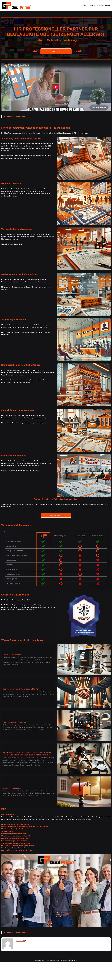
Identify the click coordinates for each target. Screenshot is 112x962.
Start (85, 5)
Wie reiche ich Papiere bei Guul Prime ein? (15, 829)
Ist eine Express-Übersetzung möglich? (14, 833)
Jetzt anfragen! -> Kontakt (100, 5)
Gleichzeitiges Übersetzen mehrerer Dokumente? (17, 845)
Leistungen (52, 960)
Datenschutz (70, 960)
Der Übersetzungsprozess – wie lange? (14, 841)
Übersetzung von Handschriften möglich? (15, 838)
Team (61, 960)
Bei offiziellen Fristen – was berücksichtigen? (16, 824)
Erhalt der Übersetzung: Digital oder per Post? (16, 850)
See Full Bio (20, 941)
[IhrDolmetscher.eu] (16, 5)
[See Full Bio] (25, 941)
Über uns (57, 960)
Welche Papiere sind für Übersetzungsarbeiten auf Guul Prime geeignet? (25, 826)
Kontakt (75, 960)
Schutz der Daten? (7, 831)
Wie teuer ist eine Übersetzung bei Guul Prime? (16, 836)
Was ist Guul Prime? (8, 814)
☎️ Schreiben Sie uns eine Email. (17, 116)
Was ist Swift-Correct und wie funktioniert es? (16, 843)
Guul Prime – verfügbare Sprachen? (13, 848)
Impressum (65, 960)
